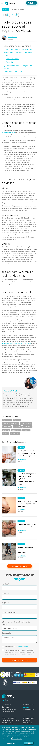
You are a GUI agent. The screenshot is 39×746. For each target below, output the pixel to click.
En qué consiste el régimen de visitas (18, 52)
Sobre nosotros (7, 705)
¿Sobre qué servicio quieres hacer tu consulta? (16, 623)
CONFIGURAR (11, 743)
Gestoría (26, 430)
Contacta (26, 707)
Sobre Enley (16, 430)
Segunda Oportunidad (10, 423)
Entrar (32, 3)
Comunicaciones (12, 59)
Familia (5, 9)
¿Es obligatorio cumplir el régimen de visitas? (18, 67)
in (3, 700)
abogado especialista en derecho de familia (16, 343)
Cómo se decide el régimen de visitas (18, 49)
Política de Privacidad (22, 646)
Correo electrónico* (9, 612)
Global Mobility (26, 423)
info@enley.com (28, 709)
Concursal (17, 427)
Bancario (17, 420)
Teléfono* (5, 603)
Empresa (6, 430)
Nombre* (5, 584)
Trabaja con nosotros (9, 709)
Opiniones (5, 707)
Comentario (6, 633)
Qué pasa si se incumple (13, 71)
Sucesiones (27, 427)
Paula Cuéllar (12, 37)
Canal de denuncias (8, 711)
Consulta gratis (19, 566)
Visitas (8, 55)
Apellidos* (5, 593)
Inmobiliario (15, 433)
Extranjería (7, 427)
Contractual (7, 420)
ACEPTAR (28, 743)
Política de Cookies (16, 739)
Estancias (10, 62)
